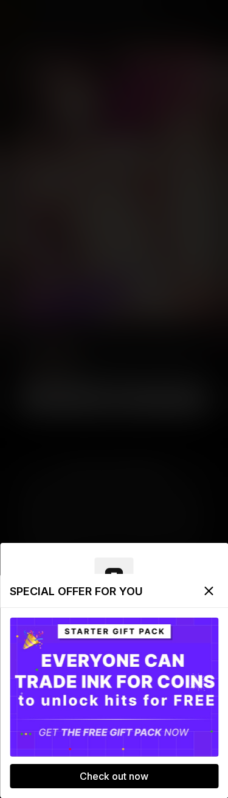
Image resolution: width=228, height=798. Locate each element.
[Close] (208, 591)
